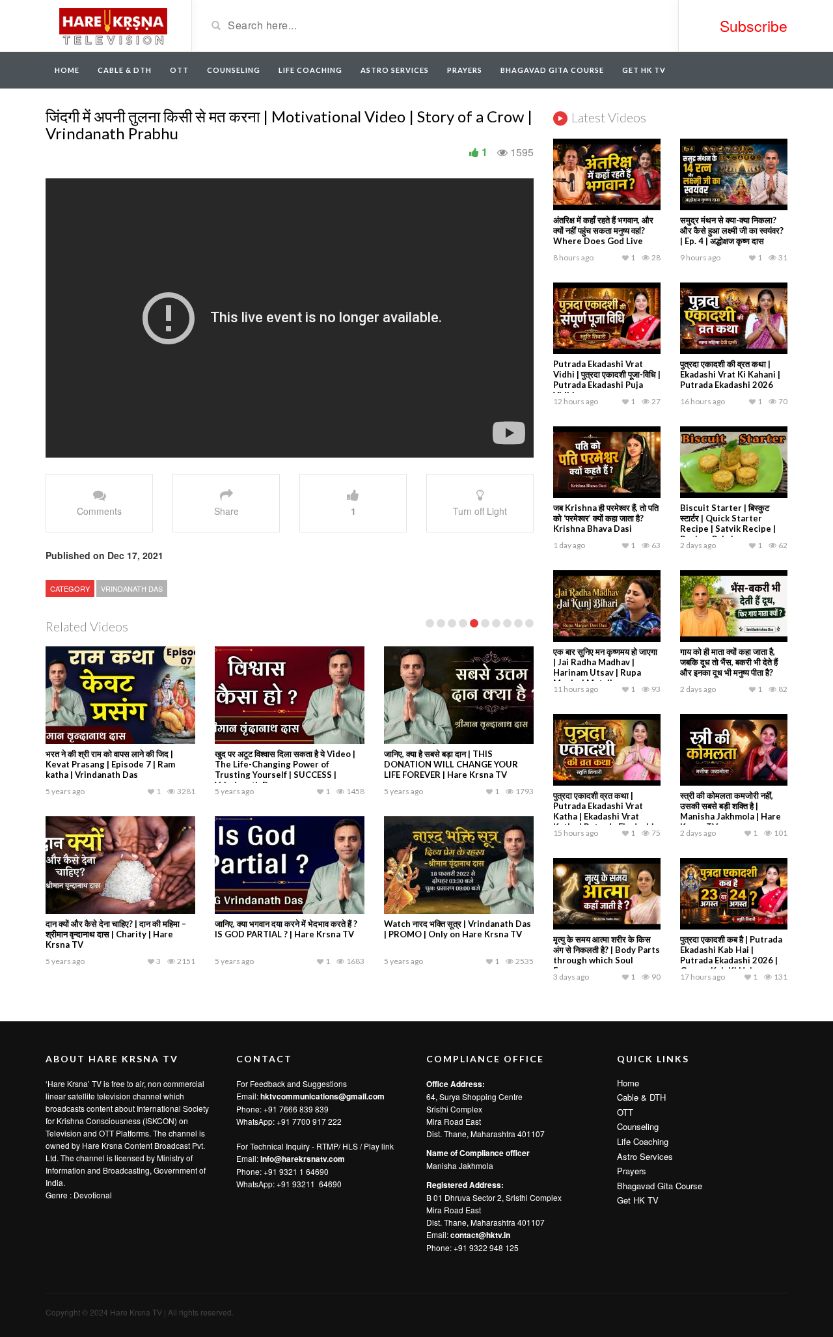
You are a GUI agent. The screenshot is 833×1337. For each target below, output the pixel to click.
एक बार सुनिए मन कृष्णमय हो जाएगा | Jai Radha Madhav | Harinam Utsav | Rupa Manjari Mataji (605, 667)
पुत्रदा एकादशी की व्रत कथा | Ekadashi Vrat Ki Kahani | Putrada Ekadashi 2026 (730, 374)
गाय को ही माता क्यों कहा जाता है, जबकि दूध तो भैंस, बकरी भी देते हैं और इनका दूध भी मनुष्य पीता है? (729, 662)
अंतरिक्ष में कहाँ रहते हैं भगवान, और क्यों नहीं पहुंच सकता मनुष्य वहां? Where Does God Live (603, 230)
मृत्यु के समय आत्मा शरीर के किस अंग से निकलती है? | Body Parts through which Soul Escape (606, 955)
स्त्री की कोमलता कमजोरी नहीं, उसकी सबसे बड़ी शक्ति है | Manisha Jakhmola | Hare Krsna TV (730, 811)
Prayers (464, 70)
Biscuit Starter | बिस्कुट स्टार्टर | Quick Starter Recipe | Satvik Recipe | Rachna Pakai (728, 523)
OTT (179, 70)
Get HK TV (644, 70)
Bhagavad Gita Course (552, 70)
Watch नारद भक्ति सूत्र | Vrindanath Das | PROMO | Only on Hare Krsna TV (457, 928)
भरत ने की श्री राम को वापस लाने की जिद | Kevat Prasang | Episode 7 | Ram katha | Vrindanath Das (110, 764)
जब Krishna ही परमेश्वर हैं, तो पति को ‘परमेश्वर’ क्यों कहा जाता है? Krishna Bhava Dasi (606, 518)
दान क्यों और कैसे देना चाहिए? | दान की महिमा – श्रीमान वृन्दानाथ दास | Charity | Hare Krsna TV (116, 934)
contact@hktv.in (480, 1235)
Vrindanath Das (132, 588)
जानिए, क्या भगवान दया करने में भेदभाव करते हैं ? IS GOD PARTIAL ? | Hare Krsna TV (286, 928)
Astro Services (395, 70)
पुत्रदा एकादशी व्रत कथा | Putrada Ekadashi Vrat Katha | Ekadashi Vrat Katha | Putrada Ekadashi (603, 811)
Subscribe (753, 25)
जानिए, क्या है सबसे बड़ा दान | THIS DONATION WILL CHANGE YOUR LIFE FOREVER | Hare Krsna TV (451, 764)
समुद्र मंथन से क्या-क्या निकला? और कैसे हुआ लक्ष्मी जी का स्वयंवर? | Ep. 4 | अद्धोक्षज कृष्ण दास (732, 230)
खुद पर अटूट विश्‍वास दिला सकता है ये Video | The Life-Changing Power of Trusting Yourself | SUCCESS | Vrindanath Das (285, 769)
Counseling (233, 70)
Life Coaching (310, 70)
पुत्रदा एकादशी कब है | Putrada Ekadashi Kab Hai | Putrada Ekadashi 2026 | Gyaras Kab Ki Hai (731, 955)
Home (67, 70)
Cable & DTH (125, 70)
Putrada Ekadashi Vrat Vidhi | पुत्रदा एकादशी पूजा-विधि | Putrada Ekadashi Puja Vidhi (607, 379)
